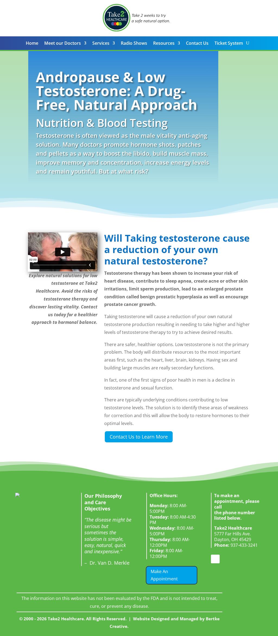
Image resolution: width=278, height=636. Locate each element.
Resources (164, 43)
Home (32, 43)
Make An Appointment (164, 575)
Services (100, 43)
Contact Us (197, 43)
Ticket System (228, 43)
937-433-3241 (236, 545)
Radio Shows (134, 43)
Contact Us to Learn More (139, 436)
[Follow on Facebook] (215, 559)
